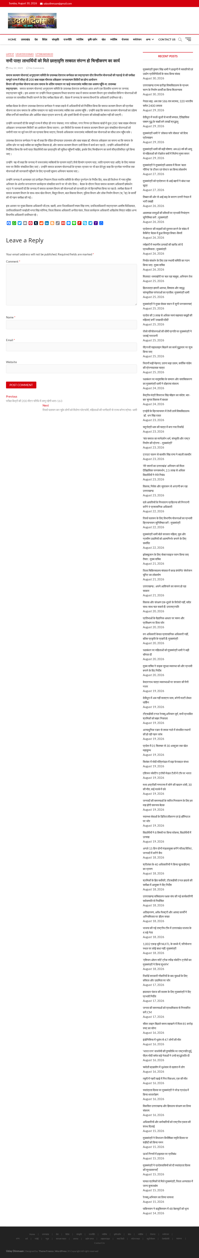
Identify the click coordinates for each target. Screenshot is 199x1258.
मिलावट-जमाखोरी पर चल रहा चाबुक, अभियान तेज (167, 276)
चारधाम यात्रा (61, 1238)
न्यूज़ (47, 1238)
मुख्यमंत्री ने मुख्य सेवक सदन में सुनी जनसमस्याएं (167, 304)
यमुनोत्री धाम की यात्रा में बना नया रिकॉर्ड (163, 427)
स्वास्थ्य (179, 1238)
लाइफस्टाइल (105, 1238)
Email (10, 340)
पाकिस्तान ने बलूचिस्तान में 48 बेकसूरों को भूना (166, 1208)
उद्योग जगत (89, 1238)
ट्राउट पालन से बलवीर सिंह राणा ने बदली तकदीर (167, 454)
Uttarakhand (44, 54)
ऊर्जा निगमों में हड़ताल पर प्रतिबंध (159, 1154)
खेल (104, 39)
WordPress (60, 1251)
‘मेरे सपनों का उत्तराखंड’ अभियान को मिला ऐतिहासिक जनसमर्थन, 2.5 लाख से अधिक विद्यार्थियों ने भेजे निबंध (164, 470)
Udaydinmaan (25, 54)
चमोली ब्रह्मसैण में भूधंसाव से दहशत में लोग (164, 1067)
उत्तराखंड (25, 39)
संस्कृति (55, 39)
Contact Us (166, 39)
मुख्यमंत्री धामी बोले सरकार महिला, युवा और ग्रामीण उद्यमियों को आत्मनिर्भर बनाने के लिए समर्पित (164, 538)
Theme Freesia (46, 1251)
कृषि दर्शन (92, 39)
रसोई (36, 1238)
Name (10, 317)
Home (12, 39)
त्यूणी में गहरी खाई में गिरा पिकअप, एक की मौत (165, 1078)
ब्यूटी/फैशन (151, 1238)
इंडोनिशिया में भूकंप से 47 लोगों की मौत (162, 1039)
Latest (10, 54)
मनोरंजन (137, 39)
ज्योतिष (79, 39)
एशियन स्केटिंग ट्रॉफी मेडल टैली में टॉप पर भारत (167, 773)
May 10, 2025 (15, 68)
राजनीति (68, 39)
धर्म (26, 1238)
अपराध (75, 1238)
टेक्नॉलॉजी (165, 1238)
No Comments (36, 68)
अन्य (148, 39)
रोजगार (125, 39)
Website (11, 362)
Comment (13, 261)
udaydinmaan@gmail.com (58, 3)
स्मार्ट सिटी (120, 1238)
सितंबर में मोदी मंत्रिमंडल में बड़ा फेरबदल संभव (166, 761)
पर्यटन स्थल (135, 1238)
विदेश (44, 39)
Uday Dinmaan (15, 1251)
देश (36, 39)
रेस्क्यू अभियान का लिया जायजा (158, 1197)
